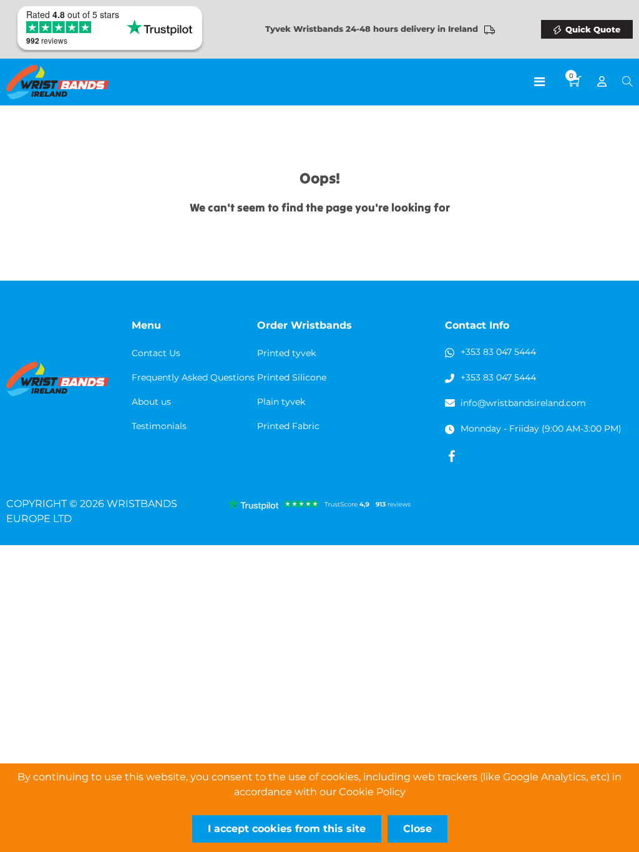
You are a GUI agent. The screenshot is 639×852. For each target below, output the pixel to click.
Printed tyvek (286, 353)
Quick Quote (592, 29)
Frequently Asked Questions (193, 377)
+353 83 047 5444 (498, 351)
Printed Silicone (291, 377)
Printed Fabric (288, 426)
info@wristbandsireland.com (523, 403)
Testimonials (159, 426)
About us (151, 401)
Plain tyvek (281, 401)
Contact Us (156, 353)
